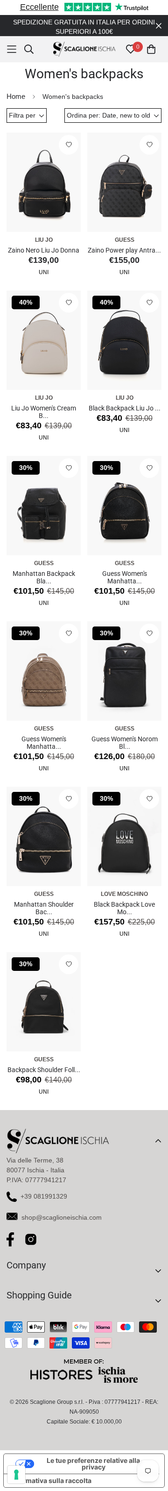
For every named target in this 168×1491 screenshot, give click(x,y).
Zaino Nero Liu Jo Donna (43, 250)
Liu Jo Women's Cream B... (43, 411)
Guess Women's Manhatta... (124, 577)
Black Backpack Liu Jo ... (125, 408)
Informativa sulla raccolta (50, 1480)
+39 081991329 (44, 1196)
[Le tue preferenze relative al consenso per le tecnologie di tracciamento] (16, 1475)
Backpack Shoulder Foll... (43, 1070)
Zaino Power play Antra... (124, 250)
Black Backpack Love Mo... (124, 908)
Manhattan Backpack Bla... (44, 577)
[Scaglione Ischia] (84, 49)
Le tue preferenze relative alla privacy (93, 1463)
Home (16, 96)
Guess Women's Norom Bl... (124, 742)
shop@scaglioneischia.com (61, 1217)
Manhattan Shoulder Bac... (44, 908)
